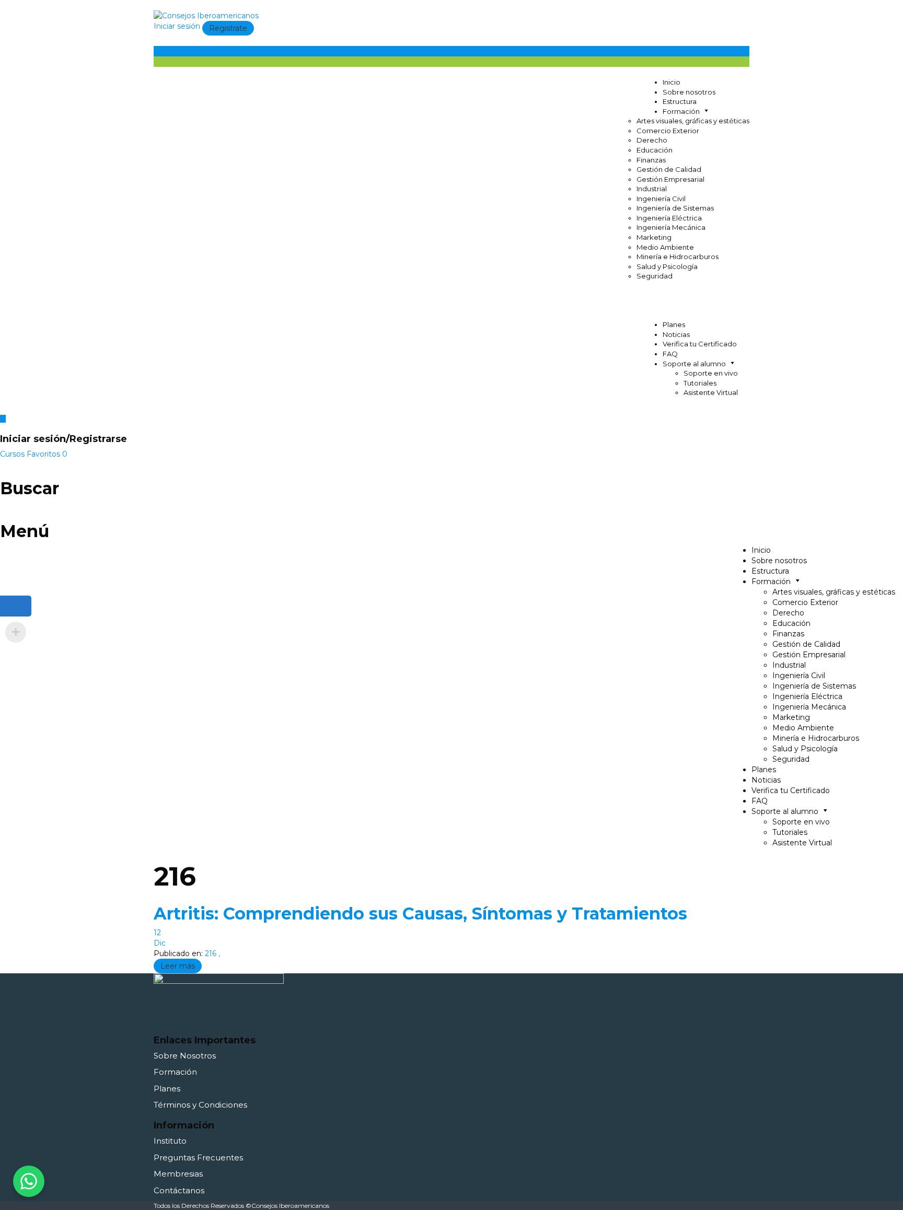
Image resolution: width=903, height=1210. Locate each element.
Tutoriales (700, 383)
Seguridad (654, 276)
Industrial (651, 188)
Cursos (13, 454)
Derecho (651, 140)
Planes (674, 324)
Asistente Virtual (711, 392)
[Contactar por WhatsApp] (28, 1181)
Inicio (671, 82)
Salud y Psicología (667, 266)
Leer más (177, 966)
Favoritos (47, 454)
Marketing (654, 237)
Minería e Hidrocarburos (677, 256)
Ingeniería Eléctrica (669, 218)
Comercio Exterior (667, 130)
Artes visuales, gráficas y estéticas (692, 121)
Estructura (680, 101)
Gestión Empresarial (670, 179)
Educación (654, 150)
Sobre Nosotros (185, 1056)
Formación (175, 1072)
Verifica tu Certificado (700, 344)
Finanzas (651, 160)
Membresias (178, 1174)
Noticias (676, 334)
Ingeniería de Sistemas (675, 208)
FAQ (670, 354)
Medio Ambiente (665, 247)
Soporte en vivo (711, 373)
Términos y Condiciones (200, 1105)
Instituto (170, 1141)
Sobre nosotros (689, 92)
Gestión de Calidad (668, 169)
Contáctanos (179, 1190)
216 (211, 953)
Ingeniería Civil (661, 198)
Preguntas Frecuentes (198, 1157)
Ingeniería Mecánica (670, 227)
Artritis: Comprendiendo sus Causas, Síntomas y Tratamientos (420, 913)
